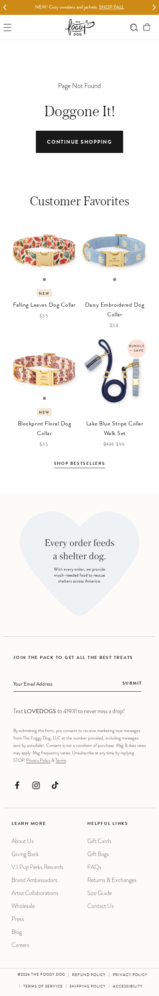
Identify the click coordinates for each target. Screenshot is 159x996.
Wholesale (23, 906)
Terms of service (43, 987)
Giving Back (25, 854)
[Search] (134, 27)
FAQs (94, 867)
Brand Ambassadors (34, 880)
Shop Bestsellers (79, 464)
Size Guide (99, 893)
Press (17, 919)
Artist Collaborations (34, 893)
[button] (147, 27)
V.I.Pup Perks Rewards (37, 867)
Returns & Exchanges (111, 880)
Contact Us (100, 906)
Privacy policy (130, 975)
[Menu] (7, 27)
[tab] (44, 279)
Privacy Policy (38, 760)
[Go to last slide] (5, 8)
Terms (60, 760)
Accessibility (128, 987)
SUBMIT (132, 684)
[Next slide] (154, 8)
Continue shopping (79, 142)
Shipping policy (88, 987)
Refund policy (89, 975)
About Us (22, 841)
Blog (16, 932)
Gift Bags (98, 854)
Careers (20, 945)
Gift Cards (99, 841)
